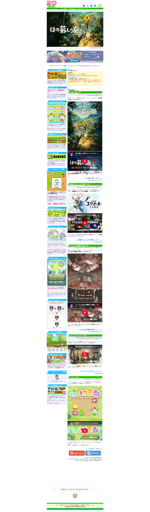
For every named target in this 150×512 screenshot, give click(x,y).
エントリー (60, 96)
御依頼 (84, 65)
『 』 (73, 78)
